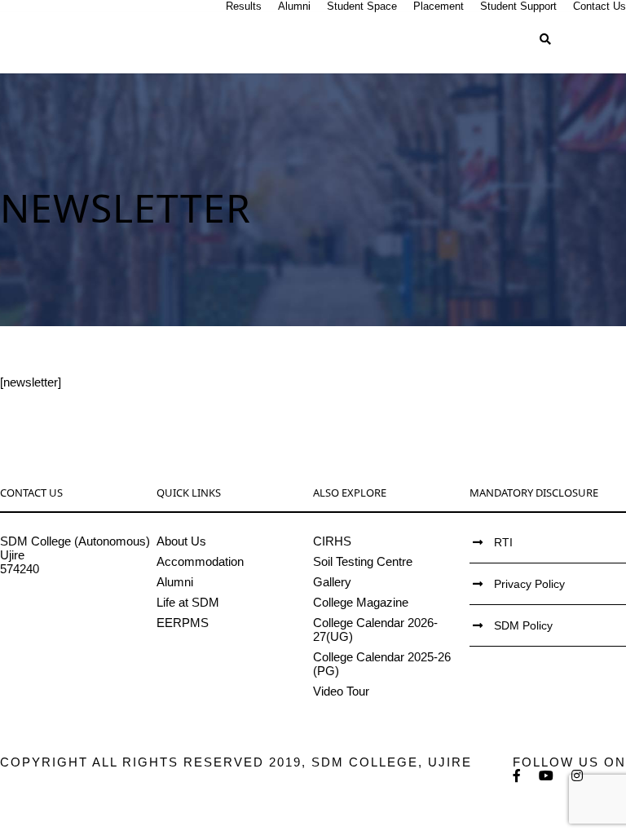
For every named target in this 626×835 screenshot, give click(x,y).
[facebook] (517, 776)
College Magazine (360, 602)
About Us (181, 541)
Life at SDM (187, 602)
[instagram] (577, 776)
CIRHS (332, 541)
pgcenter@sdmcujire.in (61, 624)
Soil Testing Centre (362, 561)
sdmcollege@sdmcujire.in (69, 610)
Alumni (294, 6)
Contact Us (599, 6)
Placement (438, 6)
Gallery (332, 582)
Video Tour (341, 691)
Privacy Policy (529, 583)
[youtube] (547, 776)
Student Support (518, 6)
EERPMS (182, 623)
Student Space (362, 6)
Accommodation (200, 561)
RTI (503, 542)
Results (244, 6)
